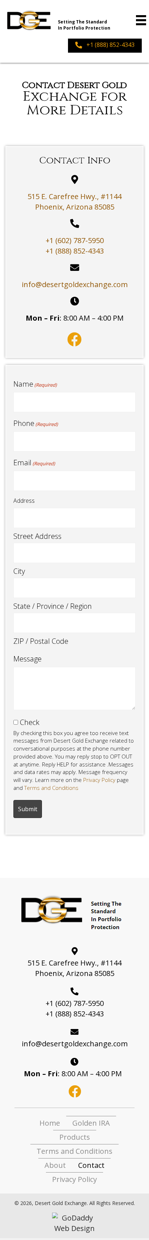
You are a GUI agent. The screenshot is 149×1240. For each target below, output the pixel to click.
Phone (35, 423)
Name (35, 384)
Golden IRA (91, 1123)
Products (74, 1137)
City (19, 571)
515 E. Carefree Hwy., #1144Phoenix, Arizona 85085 (74, 968)
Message (27, 659)
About (55, 1165)
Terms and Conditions (51, 787)
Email (34, 462)
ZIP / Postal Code (40, 641)
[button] (105, 46)
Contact (91, 1165)
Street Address (37, 536)
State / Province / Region (52, 606)
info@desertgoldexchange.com (75, 284)
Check (29, 722)
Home (49, 1123)
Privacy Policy (99, 779)
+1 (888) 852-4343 (75, 251)
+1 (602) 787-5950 (75, 240)
